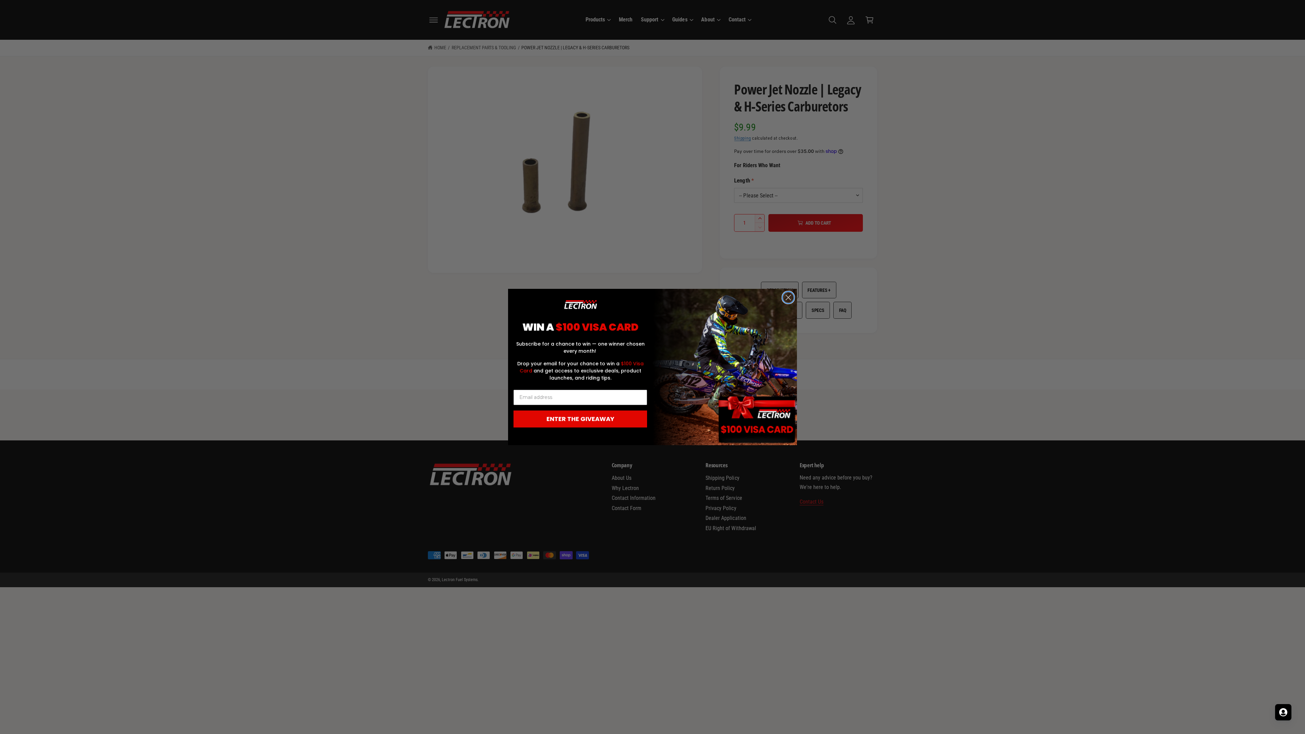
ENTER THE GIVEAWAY (580, 419)
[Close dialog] (788, 297)
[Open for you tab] (1283, 712)
